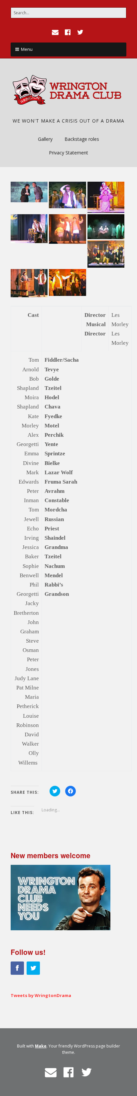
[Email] (56, 32)
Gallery (45, 139)
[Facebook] (67, 32)
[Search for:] (68, 13)
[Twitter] (80, 32)
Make (41, 1046)
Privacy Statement (68, 152)
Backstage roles (82, 139)
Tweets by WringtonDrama (41, 995)
